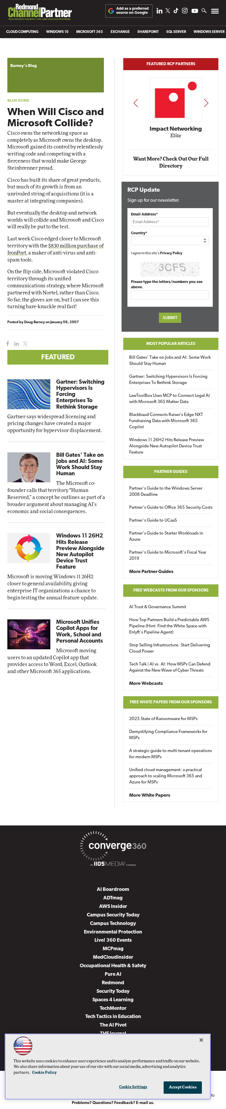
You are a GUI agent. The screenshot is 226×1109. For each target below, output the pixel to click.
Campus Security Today (113, 915)
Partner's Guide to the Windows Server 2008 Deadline (165, 491)
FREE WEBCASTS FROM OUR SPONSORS (171, 590)
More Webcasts (146, 683)
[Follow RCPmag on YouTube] (195, 11)
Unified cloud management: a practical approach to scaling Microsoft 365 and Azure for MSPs (165, 776)
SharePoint (148, 32)
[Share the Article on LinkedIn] (15, 344)
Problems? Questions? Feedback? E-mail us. (113, 1103)
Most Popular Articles (170, 344)
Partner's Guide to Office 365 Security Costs (170, 507)
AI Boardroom (113, 889)
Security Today (113, 991)
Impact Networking (171, 129)
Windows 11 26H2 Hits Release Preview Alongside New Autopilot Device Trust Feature (166, 446)
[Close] (201, 1040)
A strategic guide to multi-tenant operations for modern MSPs (170, 754)
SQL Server (176, 32)
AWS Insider (113, 906)
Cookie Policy (44, 1073)
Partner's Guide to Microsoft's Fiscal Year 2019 (167, 555)
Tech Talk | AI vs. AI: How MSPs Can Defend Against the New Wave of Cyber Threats (169, 667)
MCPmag (113, 948)
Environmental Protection (113, 932)
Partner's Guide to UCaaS (153, 520)
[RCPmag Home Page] (39, 13)
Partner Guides (170, 472)
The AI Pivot (113, 1025)
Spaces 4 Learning (113, 999)
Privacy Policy (171, 253)
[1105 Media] (113, 865)
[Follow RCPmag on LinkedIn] (159, 12)
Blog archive (21, 54)
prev (135, 103)
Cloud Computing (22, 32)
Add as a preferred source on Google (132, 11)
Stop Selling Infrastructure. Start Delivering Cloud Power (169, 648)
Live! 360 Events (113, 940)
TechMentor (113, 1008)
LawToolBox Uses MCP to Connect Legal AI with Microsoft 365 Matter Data (169, 399)
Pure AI (113, 974)
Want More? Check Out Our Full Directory (171, 162)
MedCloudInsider (113, 957)
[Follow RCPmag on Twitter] (167, 11)
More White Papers (149, 795)
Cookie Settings (133, 1087)
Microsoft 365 (89, 32)
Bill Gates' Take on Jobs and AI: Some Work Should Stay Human (170, 360)
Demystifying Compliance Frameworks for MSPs (168, 735)
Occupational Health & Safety (113, 965)
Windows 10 (57, 32)
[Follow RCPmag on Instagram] (185, 12)
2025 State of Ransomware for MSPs (163, 719)
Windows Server (209, 32)
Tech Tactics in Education (113, 1016)
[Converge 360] (113, 847)
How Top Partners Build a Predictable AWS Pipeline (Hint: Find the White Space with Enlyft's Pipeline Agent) (169, 626)
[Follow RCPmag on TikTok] (176, 12)
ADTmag (113, 898)
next (206, 103)
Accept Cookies (183, 1087)
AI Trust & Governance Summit (157, 607)
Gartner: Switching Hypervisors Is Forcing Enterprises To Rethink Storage (168, 380)
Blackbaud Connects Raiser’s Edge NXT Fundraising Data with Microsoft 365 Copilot (166, 421)
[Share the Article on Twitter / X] (24, 344)
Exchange (120, 32)
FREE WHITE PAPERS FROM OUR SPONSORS (171, 702)
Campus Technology (113, 923)
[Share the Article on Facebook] (6, 344)
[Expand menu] (215, 12)
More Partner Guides (151, 571)
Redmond (113, 982)
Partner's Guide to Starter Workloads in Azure (166, 536)
